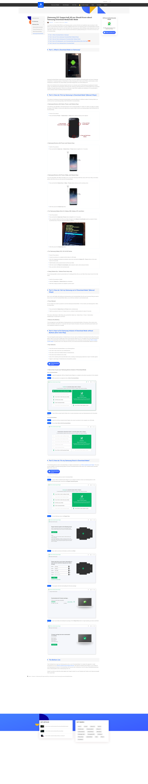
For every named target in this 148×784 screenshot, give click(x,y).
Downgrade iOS (91, 734)
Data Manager (66, 4)
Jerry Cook (51, 22)
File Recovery (80, 729)
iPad (96, 736)
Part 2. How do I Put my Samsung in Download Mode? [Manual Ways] (64, 37)
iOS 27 (79, 726)
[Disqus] (74, 694)
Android (66, 22)
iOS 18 (85, 726)
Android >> (34, 676)
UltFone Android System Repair (87, 464)
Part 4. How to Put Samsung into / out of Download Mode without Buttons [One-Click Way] (68, 41)
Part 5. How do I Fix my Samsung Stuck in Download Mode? (61, 43)
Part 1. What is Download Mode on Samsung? (59, 34)
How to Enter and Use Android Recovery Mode (54, 731)
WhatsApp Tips (81, 734)
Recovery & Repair (55, 4)
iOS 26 (99, 726)
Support (105, 4)
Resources (105, 1)
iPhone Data (80, 736)
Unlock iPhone (90, 731)
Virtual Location (90, 729)
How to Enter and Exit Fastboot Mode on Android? (55, 735)
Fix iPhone (100, 734)
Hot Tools (74, 4)
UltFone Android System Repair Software (65, 665)
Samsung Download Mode (38, 33)
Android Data (89, 736)
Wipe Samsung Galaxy (37, 31)
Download (99, 4)
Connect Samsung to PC (37, 29)
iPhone (102, 736)
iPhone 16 (92, 726)
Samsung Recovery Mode (38, 27)
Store (93, 4)
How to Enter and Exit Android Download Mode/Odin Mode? (56, 726)
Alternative (99, 731)
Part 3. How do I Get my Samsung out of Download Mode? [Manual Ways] (64, 39)
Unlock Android (81, 731)
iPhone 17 (98, 729)
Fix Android (80, 739)
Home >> (30, 676)
